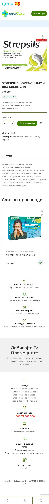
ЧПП (24, 447)
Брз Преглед (42, 215)
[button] (43, 37)
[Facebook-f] (23, 468)
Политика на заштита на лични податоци (24, 453)
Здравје (5, 140)
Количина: (6, 117)
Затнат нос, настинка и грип (26, 137)
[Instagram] (26, 468)
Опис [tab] (9, 156)
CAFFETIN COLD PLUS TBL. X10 (20, 255)
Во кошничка (29, 123)
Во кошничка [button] (40, 262)
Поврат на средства (24, 450)
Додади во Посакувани (41, 123)
